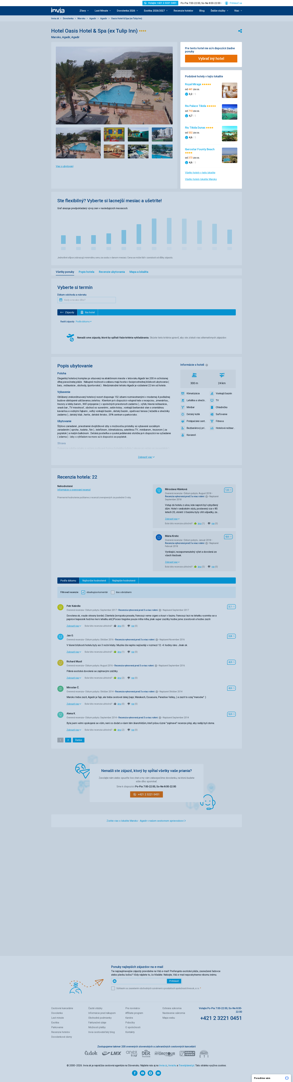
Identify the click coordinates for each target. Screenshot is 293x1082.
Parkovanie (57, 1027)
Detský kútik (193, 414)
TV (217, 400)
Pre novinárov (132, 1008)
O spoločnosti (132, 1027)
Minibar (191, 407)
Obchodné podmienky (100, 1017)
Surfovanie (221, 414)
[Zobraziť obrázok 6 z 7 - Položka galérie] (138, 152)
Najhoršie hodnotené (94, 580)
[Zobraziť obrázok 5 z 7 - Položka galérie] (114, 152)
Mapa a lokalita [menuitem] (139, 271)
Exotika (55, 1022)
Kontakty (130, 1032)
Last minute (57, 1017)
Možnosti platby (97, 1027)
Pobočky (130, 1022)
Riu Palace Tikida (196, 105)
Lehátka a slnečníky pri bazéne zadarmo (197, 400)
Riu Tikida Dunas (195, 127)
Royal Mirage (193, 84)
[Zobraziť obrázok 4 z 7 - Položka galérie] (162, 134)
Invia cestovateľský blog (101, 1032)
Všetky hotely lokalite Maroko (201, 179)
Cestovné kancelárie (62, 1008)
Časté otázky (95, 1008)
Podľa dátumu (68, 580)
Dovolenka (68, 18)
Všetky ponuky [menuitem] (65, 271)
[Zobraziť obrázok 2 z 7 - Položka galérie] (114, 134)
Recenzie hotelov (183, 10)
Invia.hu (172, 1065)
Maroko (82, 18)
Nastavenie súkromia (173, 1013)
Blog (202, 10)
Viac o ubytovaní (64, 166)
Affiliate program (134, 1013)
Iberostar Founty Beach (200, 149)
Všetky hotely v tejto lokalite (200, 172)
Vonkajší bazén (224, 393)
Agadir (93, 18)
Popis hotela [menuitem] (86, 271)
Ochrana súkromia (171, 1008)
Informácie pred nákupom (102, 1013)
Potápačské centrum (197, 421)
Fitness (220, 421)
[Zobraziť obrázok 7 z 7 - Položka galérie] (162, 152)
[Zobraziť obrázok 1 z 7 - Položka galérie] (78, 142)
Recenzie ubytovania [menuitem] (112, 271)
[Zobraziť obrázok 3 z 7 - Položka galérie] (138, 134)
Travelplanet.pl (186, 1065)
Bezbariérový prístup (197, 428)
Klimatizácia (193, 393)
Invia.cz (163, 1065)
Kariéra (129, 1017)
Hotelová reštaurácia (226, 428)
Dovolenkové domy (61, 1036)
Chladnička (221, 407)
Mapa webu (168, 1017)
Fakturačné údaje (97, 1022)
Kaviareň (191, 435)
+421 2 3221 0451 (221, 1018)
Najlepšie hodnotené (123, 580)
